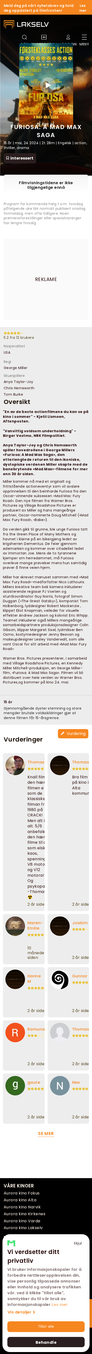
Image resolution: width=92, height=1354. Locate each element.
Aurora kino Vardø (22, 1221)
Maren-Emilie (35, 925)
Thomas (36, 762)
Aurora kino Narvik (22, 1207)
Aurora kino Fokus (22, 1193)
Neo (76, 1082)
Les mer (60, 1304)
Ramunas (37, 1029)
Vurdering (76, 733)
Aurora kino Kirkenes (24, 1214)
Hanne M (34, 978)
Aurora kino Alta (20, 1200)
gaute (33, 1082)
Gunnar (80, 976)
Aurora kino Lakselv (23, 1228)
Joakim (80, 923)
